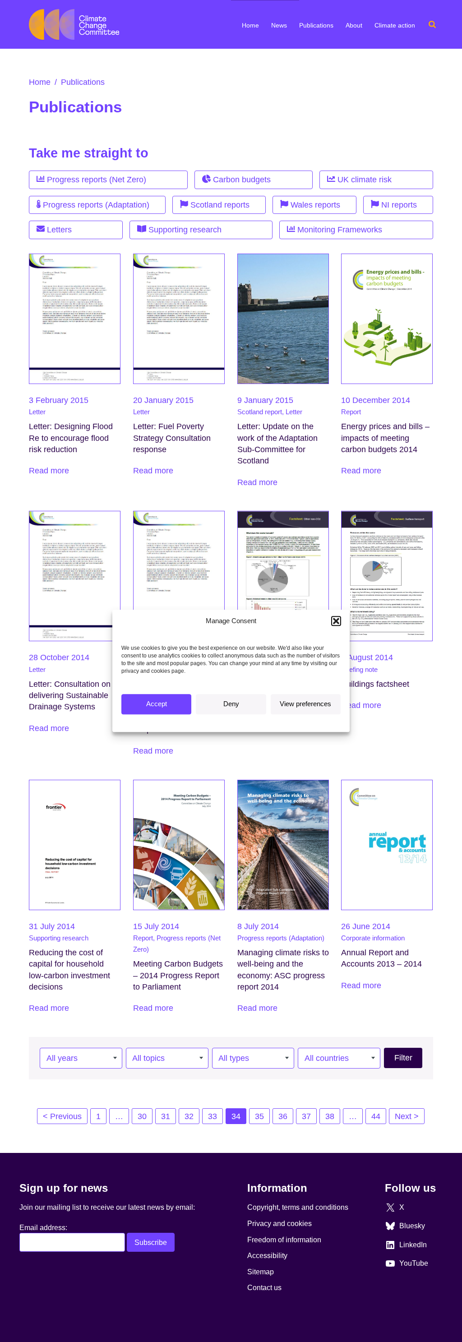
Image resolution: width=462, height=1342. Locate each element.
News (279, 25)
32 (189, 1116)
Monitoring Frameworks (338, 229)
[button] (336, 620)
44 (375, 1116)
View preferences (305, 704)
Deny (231, 704)
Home (250, 25)
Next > (407, 1116)
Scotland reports (218, 204)
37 (306, 1116)
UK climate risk (363, 179)
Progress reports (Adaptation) (95, 204)
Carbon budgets (241, 179)
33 (212, 1116)
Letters (58, 229)
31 (165, 1116)
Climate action (394, 25)
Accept (156, 704)
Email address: (43, 1227)
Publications (316, 25)
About (354, 25)
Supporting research (184, 229)
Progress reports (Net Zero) (95, 179)
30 (142, 1116)
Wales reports (314, 204)
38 (329, 1116)
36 (282, 1116)
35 (259, 1116)
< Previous (62, 1116)
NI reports (398, 204)
